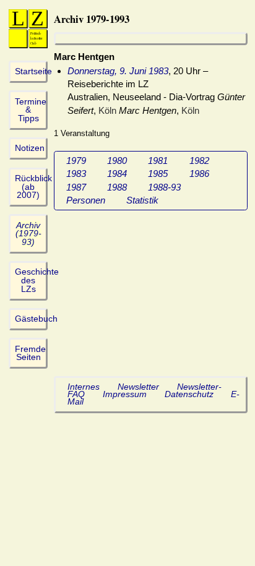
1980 (117, 160)
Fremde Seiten (30, 353)
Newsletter (138, 387)
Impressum (125, 394)
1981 (158, 160)
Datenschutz (189, 394)
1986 (199, 173)
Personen (85, 200)
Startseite (33, 71)
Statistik (142, 200)
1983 (76, 173)
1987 (76, 187)
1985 (158, 173)
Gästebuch (36, 319)
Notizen (30, 148)
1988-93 (164, 187)
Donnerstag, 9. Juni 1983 (117, 71)
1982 (199, 160)
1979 (76, 160)
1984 (117, 173)
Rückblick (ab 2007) (33, 187)
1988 (117, 187)
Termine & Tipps (30, 110)
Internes (83, 387)
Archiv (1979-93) (28, 234)
